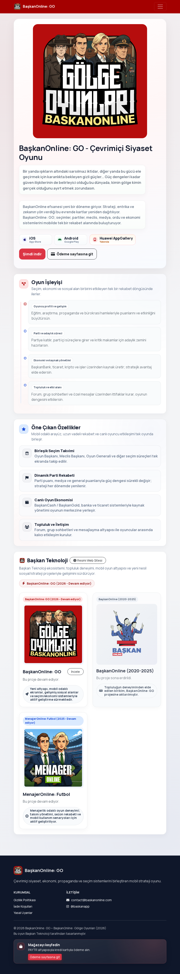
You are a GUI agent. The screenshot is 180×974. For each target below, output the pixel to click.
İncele (75, 672)
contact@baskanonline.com (91, 900)
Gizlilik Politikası (25, 900)
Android (71, 239)
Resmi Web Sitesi (89, 560)
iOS (35, 239)
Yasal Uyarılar (23, 913)
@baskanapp (80, 906)
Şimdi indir (32, 254)
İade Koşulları (23, 906)
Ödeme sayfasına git (75, 254)
